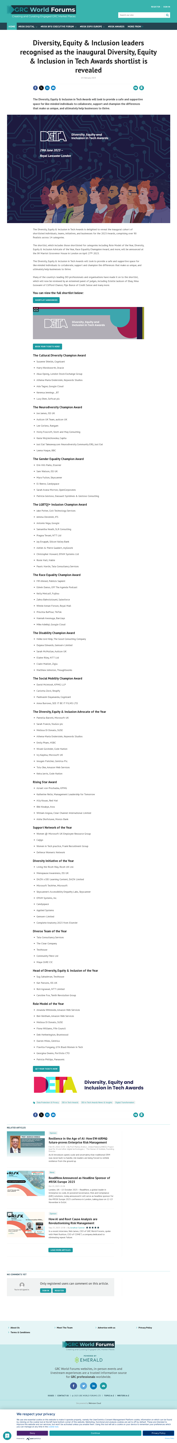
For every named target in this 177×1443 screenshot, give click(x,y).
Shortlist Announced (46, 300)
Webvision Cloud (95, 1403)
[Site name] (41, 16)
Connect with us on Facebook (73, 1386)
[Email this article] (53, 87)
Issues (51, 1395)
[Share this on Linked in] (47, 87)
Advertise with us (106, 1327)
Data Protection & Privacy (48, 1102)
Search (167, 15)
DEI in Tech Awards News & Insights (97, 1102)
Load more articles (61, 1250)
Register (155, 7)
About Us (15, 1327)
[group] (135, 26)
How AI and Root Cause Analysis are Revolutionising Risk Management (73, 1221)
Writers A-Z (123, 1395)
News (52, 1172)
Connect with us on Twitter (83, 1386)
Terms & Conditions (20, 1332)
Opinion (53, 1133)
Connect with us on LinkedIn (93, 1386)
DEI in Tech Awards (70, 1102)
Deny (32, 1433)
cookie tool (53, 1426)
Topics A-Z (109, 1395)
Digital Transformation (124, 1102)
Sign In (166, 7)
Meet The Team (65, 1327)
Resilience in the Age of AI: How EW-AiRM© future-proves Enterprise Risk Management (78, 1140)
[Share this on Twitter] (41, 87)
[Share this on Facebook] (35, 87)
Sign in (109, 82)
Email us (103, 1386)
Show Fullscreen (36, 309)
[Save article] (141, 87)
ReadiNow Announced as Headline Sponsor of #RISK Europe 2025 (79, 1180)
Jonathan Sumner (77, 1227)
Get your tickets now (46, 1069)
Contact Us (63, 1395)
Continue (95, 1433)
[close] (144, 82)
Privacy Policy (145, 1327)
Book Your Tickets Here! (47, 346)
